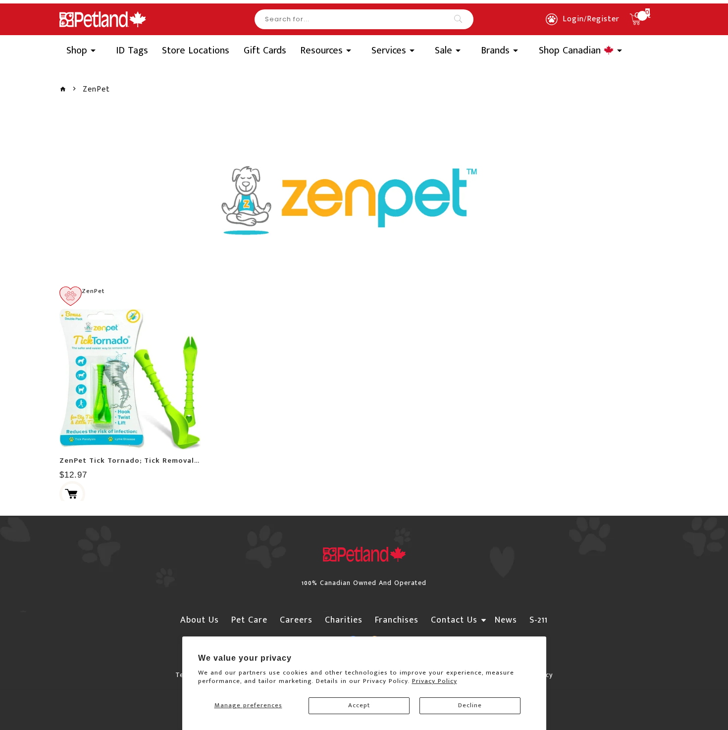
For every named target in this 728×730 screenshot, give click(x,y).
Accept (359, 705)
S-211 (538, 620)
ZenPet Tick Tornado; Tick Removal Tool (136, 460)
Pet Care (249, 620)
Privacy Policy (434, 681)
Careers (296, 620)
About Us (199, 620)
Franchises (396, 620)
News (506, 620)
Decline (470, 705)
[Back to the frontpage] (62, 89)
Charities (344, 620)
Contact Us (454, 620)
